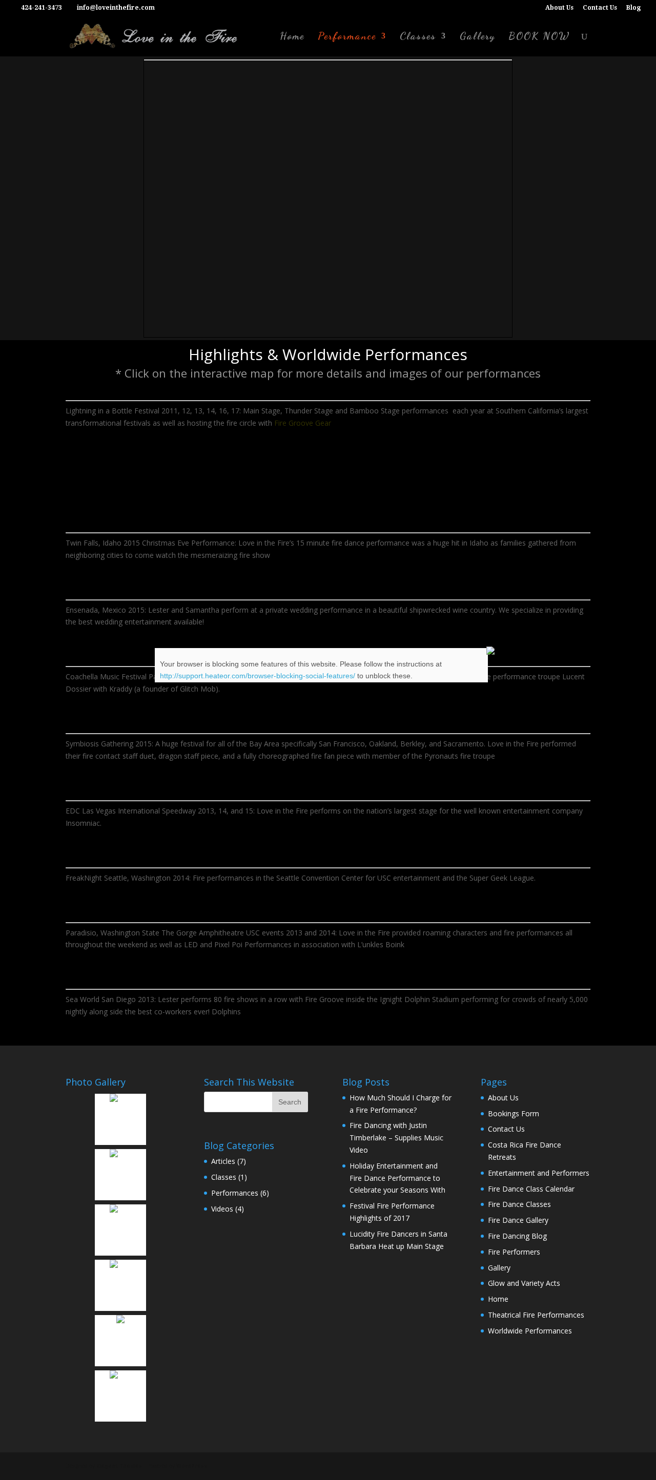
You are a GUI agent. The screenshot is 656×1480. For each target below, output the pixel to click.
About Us (559, 8)
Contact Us (600, 8)
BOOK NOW (539, 37)
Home (292, 37)
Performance (347, 37)
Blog (633, 8)
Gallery (477, 37)
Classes (418, 37)
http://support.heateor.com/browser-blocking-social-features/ (257, 676)
